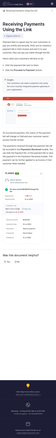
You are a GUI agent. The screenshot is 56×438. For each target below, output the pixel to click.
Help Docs (19, 4)
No (18, 261)
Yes (8, 261)
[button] (29, 4)
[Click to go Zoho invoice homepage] (8, 4)
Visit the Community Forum (27, 394)
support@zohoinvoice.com (28, 433)
